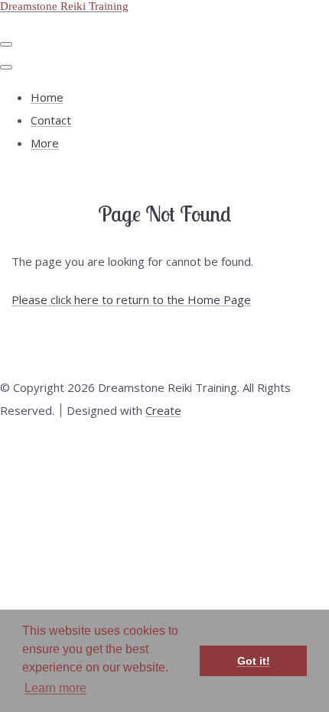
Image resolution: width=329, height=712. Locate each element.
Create (163, 410)
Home (47, 97)
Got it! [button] (253, 661)
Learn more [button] (55, 687)
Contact (51, 120)
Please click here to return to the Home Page (131, 299)
